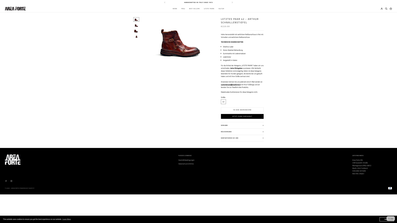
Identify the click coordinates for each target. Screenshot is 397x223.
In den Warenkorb (242, 110)
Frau (183, 9)
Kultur (221, 9)
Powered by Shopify (27, 188)
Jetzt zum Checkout (242, 116)
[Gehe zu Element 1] (136, 19)
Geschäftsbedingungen (186, 160)
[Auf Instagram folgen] (11, 181)
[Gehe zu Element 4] (136, 37)
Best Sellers (194, 9)
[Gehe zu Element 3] (136, 31)
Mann (175, 9)
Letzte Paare (209, 9)
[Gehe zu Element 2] (136, 25)
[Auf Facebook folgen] (6, 181)
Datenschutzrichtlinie (186, 164)
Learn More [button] (66, 219)
